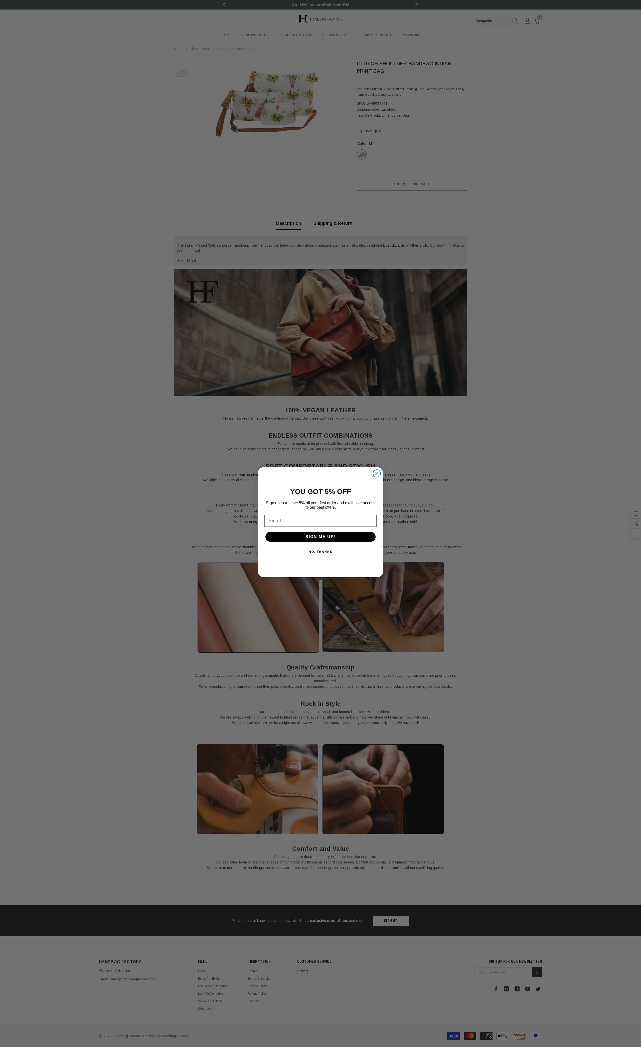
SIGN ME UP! (320, 537)
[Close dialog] (377, 473)
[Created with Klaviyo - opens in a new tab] (320, 578)
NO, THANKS (321, 552)
